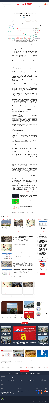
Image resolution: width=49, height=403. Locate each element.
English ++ (38, 373)
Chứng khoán (21, 194)
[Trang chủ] (4, 6)
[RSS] (41, 393)
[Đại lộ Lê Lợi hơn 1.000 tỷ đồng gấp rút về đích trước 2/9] (43, 329)
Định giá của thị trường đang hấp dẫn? (19, 244)
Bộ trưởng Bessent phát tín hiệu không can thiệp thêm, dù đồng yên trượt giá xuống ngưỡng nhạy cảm (23, 237)
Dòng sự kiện (24, 349)
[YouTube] (44, 0)
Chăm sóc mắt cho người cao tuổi (6, 344)
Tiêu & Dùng (16, 373)
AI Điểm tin (42, 300)
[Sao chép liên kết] (35, 21)
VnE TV (24, 300)
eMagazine (32, 300)
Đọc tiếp (3, 234)
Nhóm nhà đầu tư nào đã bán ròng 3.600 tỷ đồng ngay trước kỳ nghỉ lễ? (23, 270)
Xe (21, 373)
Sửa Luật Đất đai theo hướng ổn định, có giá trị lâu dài (29, 309)
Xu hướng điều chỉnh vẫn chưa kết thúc (26, 206)
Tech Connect (33, 373)
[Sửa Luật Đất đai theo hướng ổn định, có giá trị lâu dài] (43, 339)
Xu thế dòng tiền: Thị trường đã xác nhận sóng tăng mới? (43, 237)
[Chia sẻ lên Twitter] (32, 21)
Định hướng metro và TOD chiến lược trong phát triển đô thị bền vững (5, 359)
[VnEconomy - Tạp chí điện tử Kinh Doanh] (24, 371)
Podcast (26, 300)
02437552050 (21, 391)
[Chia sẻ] (36, 21)
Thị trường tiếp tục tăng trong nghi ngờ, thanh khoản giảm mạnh (28, 201)
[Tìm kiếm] (3, 3)
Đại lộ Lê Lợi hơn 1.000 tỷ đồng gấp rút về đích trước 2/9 (42, 334)
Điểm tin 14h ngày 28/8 (44, 303)
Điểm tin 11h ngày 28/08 (44, 308)
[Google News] (47, 0)
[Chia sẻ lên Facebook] (30, 21)
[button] (24, 296)
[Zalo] (43, 0)
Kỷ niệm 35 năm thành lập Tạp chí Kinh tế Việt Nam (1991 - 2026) (18, 359)
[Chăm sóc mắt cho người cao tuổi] (6, 339)
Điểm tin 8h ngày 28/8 (44, 314)
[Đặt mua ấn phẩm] (46, 4)
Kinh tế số (2, 219)
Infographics (29, 300)
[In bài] (12, 21)
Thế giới (14, 219)
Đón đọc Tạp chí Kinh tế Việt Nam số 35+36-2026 (29, 319)
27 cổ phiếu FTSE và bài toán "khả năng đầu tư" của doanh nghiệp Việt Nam (43, 249)
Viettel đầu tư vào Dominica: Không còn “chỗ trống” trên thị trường (6, 227)
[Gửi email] (33, 21)
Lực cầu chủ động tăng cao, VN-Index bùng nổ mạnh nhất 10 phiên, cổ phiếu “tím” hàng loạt (28, 196)
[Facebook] (40, 0)
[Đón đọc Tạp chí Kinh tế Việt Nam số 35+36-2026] (24, 333)
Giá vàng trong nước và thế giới (30, 358)
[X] (41, 0)
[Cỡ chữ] (13, 21)
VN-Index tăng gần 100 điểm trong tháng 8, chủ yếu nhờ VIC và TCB (42, 227)
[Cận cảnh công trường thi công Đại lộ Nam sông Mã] (6, 329)
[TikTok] (46, 0)
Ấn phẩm (42, 257)
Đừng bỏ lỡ (3, 280)
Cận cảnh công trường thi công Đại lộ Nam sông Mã (5, 334)
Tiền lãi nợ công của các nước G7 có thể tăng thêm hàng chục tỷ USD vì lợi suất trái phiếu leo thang (23, 262)
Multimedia (3, 300)
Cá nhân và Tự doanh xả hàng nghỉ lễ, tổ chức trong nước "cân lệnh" (43, 241)
